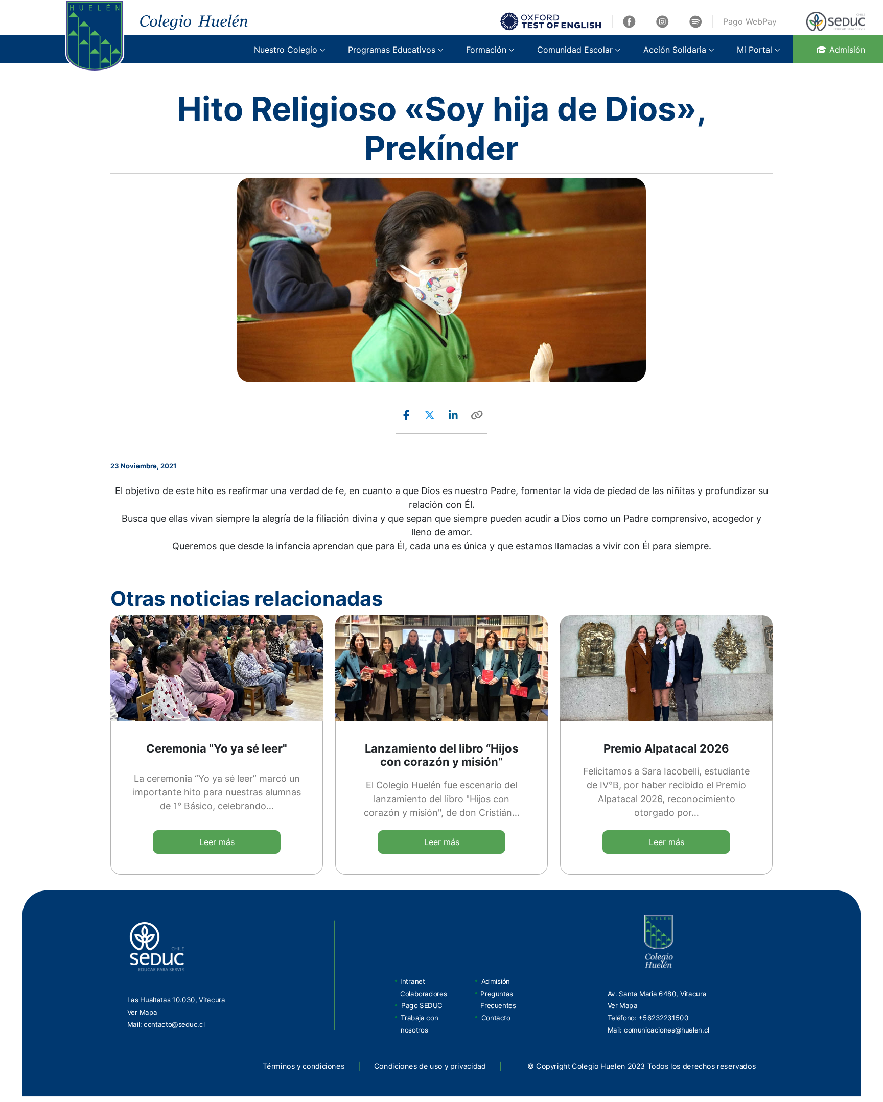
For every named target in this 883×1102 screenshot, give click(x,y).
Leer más (217, 842)
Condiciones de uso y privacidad (429, 1066)
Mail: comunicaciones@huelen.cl (658, 1029)
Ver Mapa (142, 1011)
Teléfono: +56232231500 (648, 1018)
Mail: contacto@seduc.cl (166, 1024)
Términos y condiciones (303, 1066)
